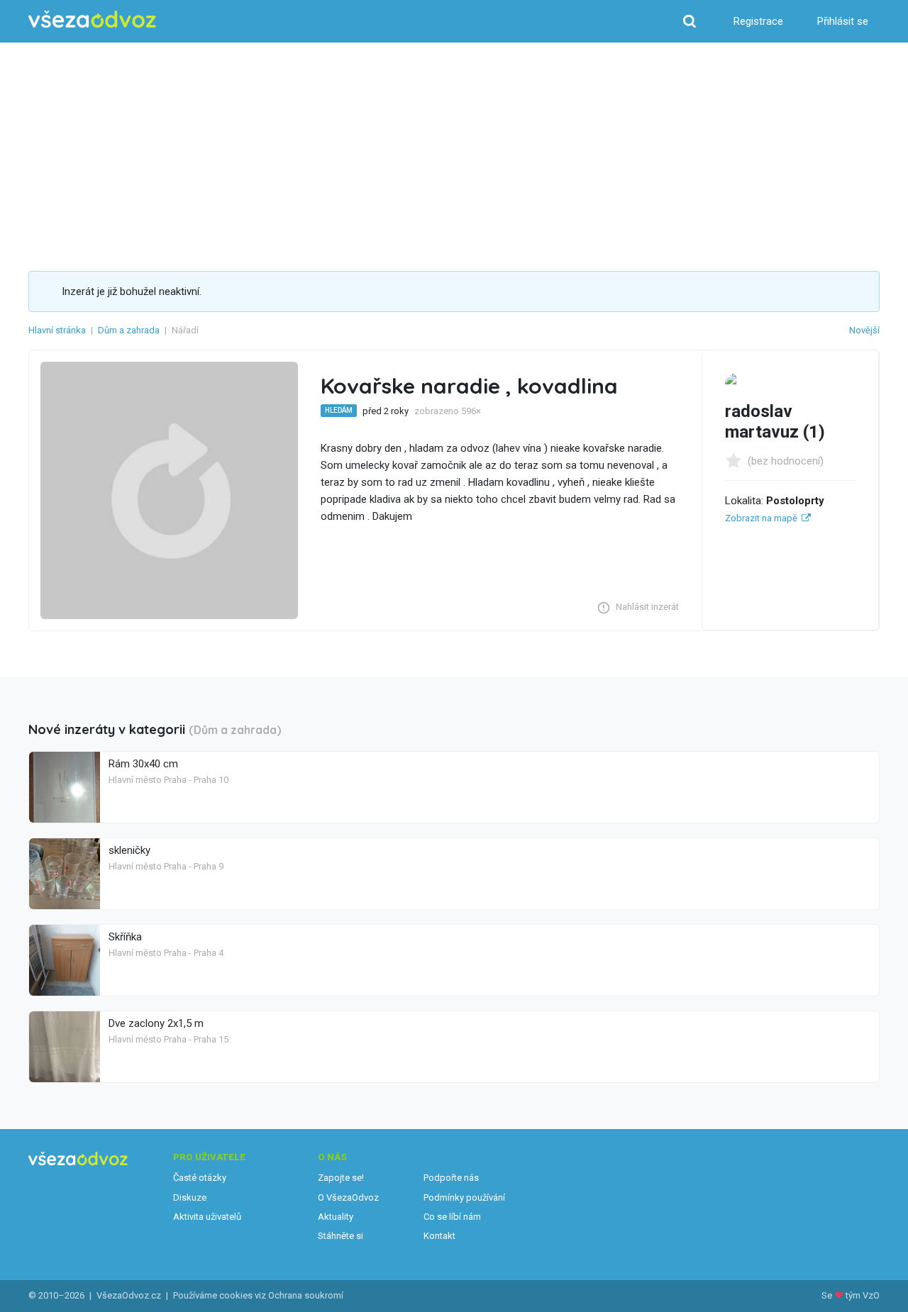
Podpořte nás (451, 1177)
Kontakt (439, 1235)
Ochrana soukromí (305, 1295)
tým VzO (863, 1295)
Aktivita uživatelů (207, 1216)
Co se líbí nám (452, 1216)
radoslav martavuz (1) (775, 421)
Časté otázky (199, 1177)
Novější (864, 330)
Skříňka (125, 936)
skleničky (129, 850)
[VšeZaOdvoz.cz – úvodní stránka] (92, 19)
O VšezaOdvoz (348, 1197)
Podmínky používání (464, 1197)
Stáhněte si (340, 1235)
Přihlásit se (842, 21)
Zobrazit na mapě (761, 518)
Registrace (758, 21)
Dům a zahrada (129, 330)
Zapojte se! (341, 1177)
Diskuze (189, 1197)
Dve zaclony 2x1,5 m (156, 1023)
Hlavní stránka (57, 330)
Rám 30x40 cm (143, 763)
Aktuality (335, 1216)
